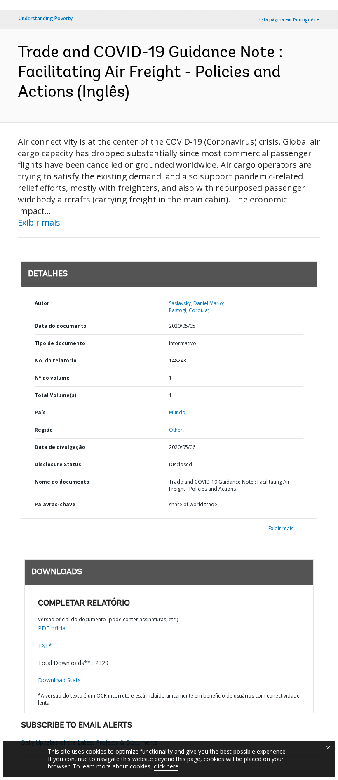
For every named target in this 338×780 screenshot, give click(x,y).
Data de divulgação (60, 447)
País (40, 412)
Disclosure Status (58, 464)
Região (44, 429)
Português (304, 20)
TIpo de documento (60, 343)
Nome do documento (62, 481)
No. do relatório (56, 360)
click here (166, 766)
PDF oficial (52, 628)
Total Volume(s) (55, 395)
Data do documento (61, 325)
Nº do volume (52, 377)
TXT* (45, 645)
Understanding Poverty (46, 18)
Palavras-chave (55, 504)
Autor (42, 303)
